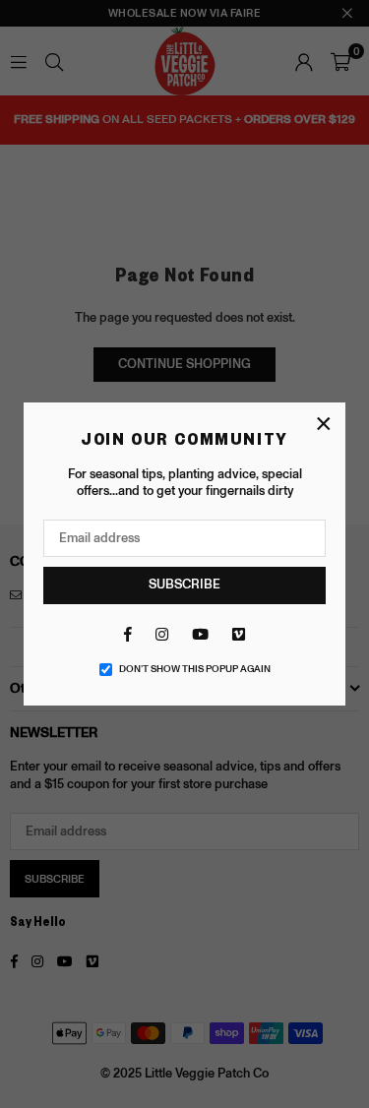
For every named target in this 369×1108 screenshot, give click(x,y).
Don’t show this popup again (195, 669)
